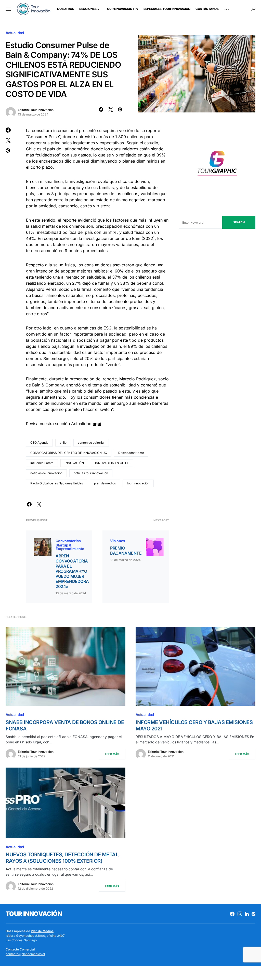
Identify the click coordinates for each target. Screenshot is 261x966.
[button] (8, 9)
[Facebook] (232, 914)
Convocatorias (68, 541)
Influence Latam (42, 463)
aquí (97, 423)
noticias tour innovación (91, 473)
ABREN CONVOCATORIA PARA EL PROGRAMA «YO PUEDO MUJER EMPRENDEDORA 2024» (72, 571)
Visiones (117, 541)
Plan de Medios (42, 931)
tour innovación (138, 483)
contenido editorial (91, 442)
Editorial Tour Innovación (36, 110)
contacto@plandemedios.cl (25, 954)
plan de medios (105, 483)
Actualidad (15, 33)
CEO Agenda (39, 442)
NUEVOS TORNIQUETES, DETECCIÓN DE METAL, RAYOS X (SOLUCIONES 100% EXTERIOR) (63, 858)
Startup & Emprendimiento (70, 547)
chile (63, 442)
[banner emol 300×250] (217, 165)
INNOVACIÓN (74, 463)
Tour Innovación (34, 913)
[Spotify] (253, 914)
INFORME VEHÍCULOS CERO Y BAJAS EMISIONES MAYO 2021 (194, 725)
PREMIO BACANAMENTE (126, 550)
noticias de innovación (46, 473)
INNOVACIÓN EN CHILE (112, 463)
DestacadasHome (131, 453)
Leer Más (112, 754)
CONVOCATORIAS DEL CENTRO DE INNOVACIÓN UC (68, 453)
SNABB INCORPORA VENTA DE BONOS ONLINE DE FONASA (65, 725)
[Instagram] (240, 914)
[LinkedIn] (247, 914)
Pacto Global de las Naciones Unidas (56, 483)
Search (239, 222)
